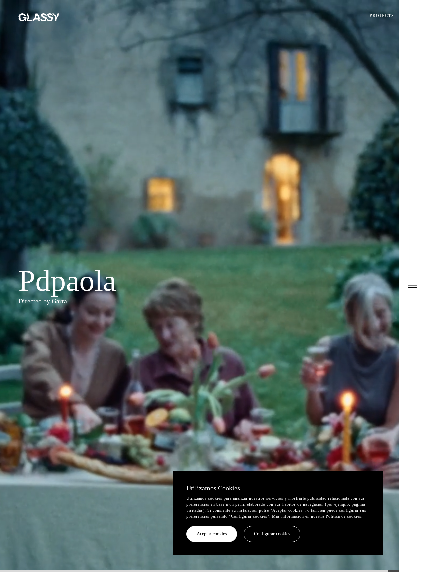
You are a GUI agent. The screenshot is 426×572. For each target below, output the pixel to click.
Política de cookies (343, 516)
